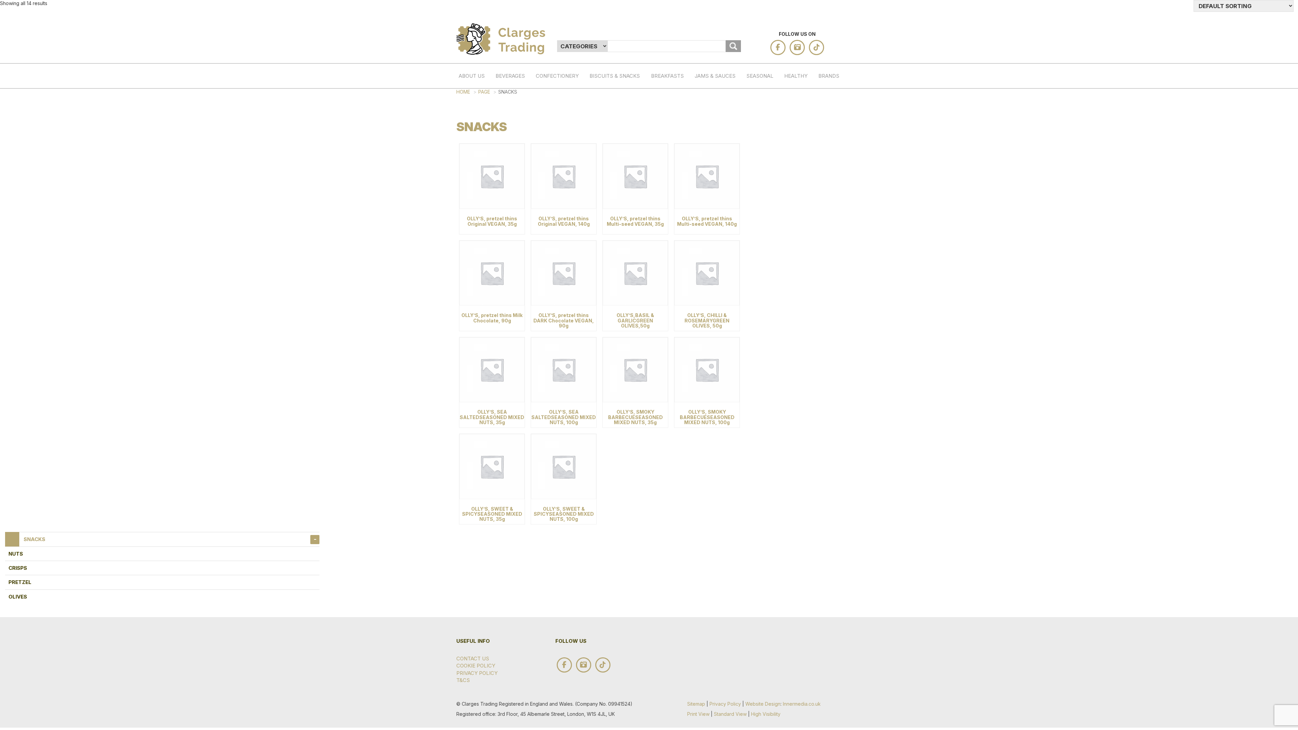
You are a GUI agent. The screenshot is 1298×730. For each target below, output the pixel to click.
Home (463, 92)
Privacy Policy (477, 673)
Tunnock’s (825, 307)
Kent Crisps (825, 219)
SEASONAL (759, 76)
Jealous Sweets (825, 197)
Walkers (825, 293)
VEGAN (791, 201)
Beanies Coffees (825, 176)
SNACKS (34, 539)
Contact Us (472, 658)
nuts (15, 554)
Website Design (762, 704)
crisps (17, 568)
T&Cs (463, 680)
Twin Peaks (825, 261)
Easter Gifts (753, 148)
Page (484, 92)
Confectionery (557, 76)
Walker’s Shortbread (825, 155)
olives (17, 596)
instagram (797, 47)
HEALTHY (796, 76)
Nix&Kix (825, 279)
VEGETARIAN (791, 187)
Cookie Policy (475, 665)
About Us (472, 76)
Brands (828, 76)
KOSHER (791, 173)
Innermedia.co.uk (802, 704)
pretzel (19, 582)
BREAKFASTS (667, 76)
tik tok (816, 47)
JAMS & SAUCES (715, 76)
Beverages (510, 76)
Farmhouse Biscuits (825, 325)
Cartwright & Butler (825, 392)
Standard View (730, 714)
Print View (698, 714)
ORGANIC (791, 159)
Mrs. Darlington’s (825, 346)
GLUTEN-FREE (791, 141)
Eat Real (825, 367)
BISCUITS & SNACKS (615, 76)
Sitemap (696, 704)
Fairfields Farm (825, 240)
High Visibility (765, 714)
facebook (778, 47)
